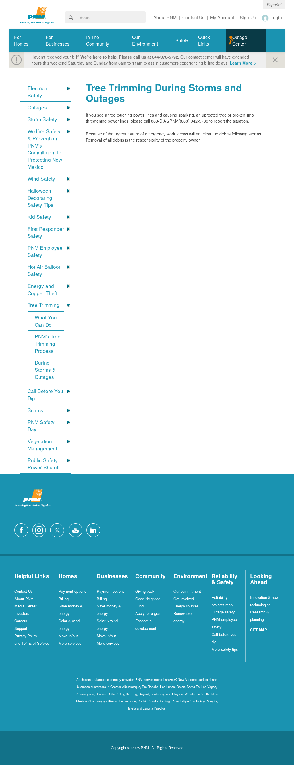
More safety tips (225, 649)
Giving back (144, 591)
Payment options (72, 591)
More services (70, 643)
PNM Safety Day (41, 426)
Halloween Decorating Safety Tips (40, 197)
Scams (35, 410)
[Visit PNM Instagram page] (40, 529)
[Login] (265, 18)
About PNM (24, 598)
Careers (20, 620)
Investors (21, 613)
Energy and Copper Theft (42, 289)
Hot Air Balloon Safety (45, 270)
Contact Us (23, 591)
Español (274, 4)
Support (20, 628)
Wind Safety (41, 178)
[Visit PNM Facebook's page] (22, 529)
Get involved (183, 598)
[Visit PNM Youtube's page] (77, 529)
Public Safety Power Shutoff (43, 464)
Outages (37, 107)
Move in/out (68, 635)
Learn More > (243, 63)
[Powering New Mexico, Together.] (37, 15)
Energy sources (185, 606)
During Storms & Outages (45, 369)
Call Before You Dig (45, 395)
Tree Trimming (43, 304)
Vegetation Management (42, 445)
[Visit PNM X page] (58, 529)
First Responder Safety (46, 232)
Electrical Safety (38, 92)
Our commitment (187, 591)
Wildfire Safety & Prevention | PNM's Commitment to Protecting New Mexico (45, 149)
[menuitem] (25, 40)
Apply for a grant (149, 613)
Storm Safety (42, 119)
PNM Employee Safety (45, 251)
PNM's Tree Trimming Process (48, 343)
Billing (64, 598)
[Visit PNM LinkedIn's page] (94, 529)
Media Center (25, 606)
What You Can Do (46, 321)
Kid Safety (39, 216)
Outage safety (223, 612)
